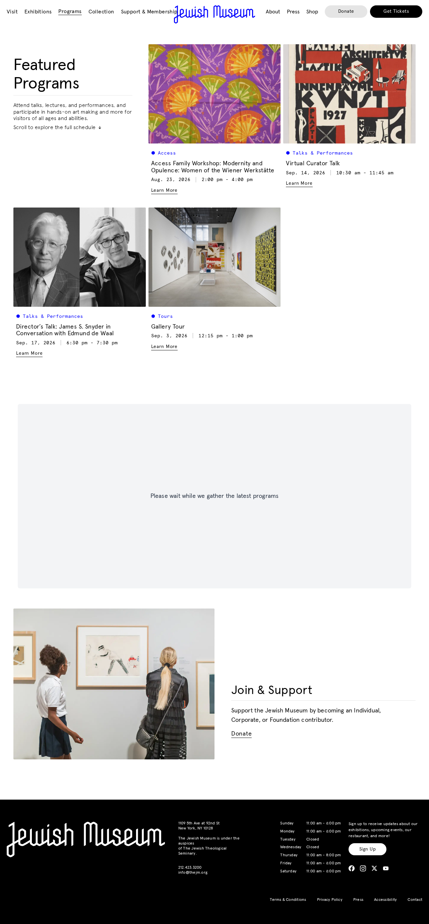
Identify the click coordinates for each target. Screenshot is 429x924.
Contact (415, 900)
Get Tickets (396, 11)
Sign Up (367, 849)
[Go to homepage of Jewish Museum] (214, 14)
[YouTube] (386, 868)
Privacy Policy (330, 900)
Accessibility (385, 900)
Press (358, 900)
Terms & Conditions (288, 900)
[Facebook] (352, 868)
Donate (346, 11)
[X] (374, 868)
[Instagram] (363, 868)
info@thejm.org (192, 873)
